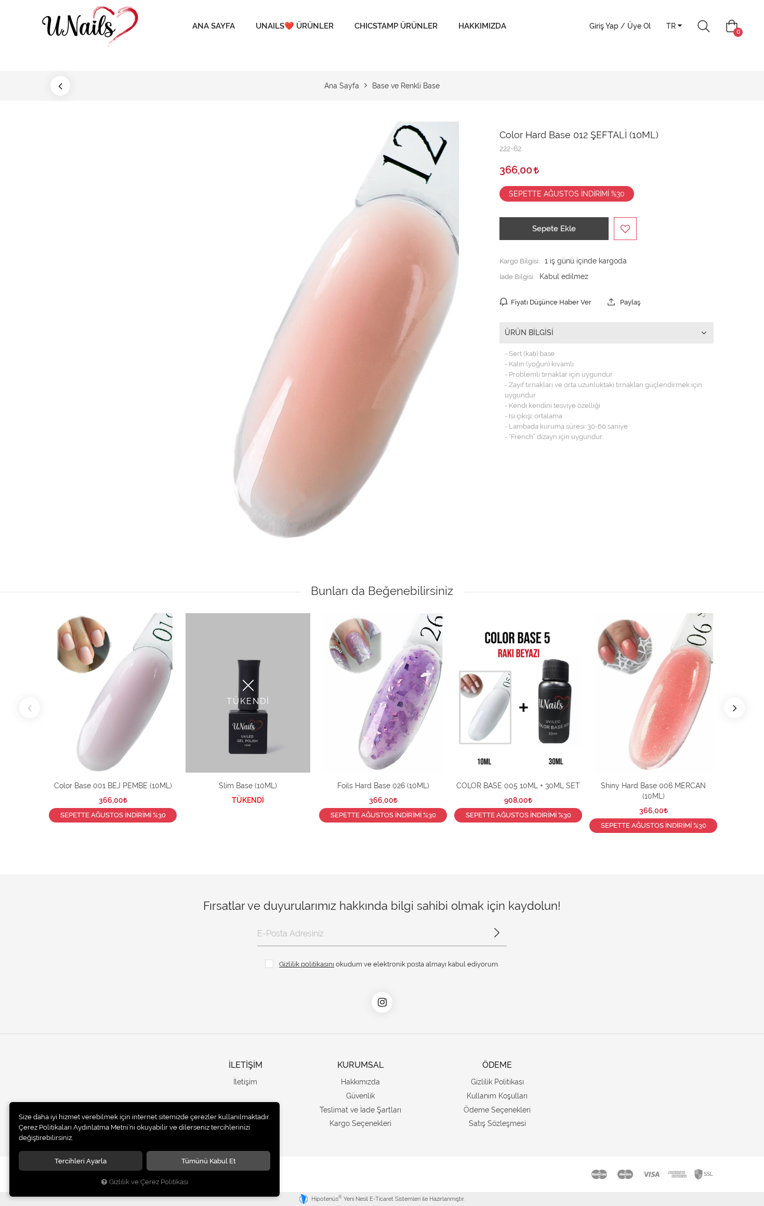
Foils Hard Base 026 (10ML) (383, 785)
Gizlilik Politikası (497, 1082)
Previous (29, 707)
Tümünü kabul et (208, 1161)
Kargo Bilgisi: (519, 261)
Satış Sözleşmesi (497, 1123)
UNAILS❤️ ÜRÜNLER (295, 26)
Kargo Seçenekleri (360, 1123)
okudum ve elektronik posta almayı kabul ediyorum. (389, 964)
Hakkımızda (482, 26)
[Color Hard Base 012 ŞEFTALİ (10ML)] (301, 332)
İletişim (245, 1082)
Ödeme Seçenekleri (497, 1110)
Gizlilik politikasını (306, 964)
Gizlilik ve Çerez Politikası (148, 1182)
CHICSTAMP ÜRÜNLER (396, 26)
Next (734, 707)
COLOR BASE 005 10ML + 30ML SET (518, 785)
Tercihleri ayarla (81, 1161)
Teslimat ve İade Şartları (360, 1110)
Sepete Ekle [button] (554, 228)
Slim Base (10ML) (248, 785)
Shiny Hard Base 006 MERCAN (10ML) (653, 790)
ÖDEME (497, 1065)
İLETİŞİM (245, 1065)
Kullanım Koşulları (497, 1096)
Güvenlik (360, 1096)
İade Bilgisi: (517, 276)
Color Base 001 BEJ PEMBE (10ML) (113, 785)
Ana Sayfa (213, 26)
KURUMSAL (360, 1065)
